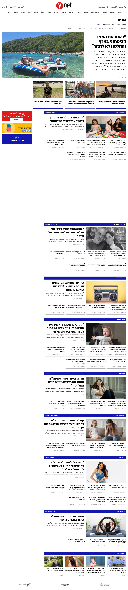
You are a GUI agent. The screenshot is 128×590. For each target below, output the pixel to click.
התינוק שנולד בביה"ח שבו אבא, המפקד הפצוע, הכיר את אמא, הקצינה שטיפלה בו (116, 499)
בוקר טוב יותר (92, 28)
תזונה (124, 25)
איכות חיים (106, 25)
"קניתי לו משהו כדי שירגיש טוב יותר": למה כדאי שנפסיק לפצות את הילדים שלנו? (65, 328)
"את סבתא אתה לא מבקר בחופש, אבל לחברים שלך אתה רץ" (56, 403)
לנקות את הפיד (80, 28)
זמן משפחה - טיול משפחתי (107, 28)
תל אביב (101, 7)
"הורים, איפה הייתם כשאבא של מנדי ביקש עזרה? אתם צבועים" (76, 154)
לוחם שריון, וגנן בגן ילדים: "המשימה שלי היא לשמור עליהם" (55, 349)
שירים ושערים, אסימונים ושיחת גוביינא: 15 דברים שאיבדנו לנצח (68, 286)
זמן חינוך (71, 28)
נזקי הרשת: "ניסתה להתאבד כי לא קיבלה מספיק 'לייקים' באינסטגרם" (76, 403)
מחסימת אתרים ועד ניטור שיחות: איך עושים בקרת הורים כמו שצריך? (117, 349)
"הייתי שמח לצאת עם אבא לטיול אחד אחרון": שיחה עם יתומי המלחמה (55, 142)
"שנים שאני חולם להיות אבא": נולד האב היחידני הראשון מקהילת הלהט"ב (77, 487)
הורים (122, 20)
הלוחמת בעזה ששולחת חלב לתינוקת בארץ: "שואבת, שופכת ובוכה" (97, 499)
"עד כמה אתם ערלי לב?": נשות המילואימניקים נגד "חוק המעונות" (118, 142)
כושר (118, 25)
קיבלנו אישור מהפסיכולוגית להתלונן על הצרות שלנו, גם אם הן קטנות (64, 424)
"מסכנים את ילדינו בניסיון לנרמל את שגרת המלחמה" (67, 119)
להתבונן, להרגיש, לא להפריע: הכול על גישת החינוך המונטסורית (75, 361)
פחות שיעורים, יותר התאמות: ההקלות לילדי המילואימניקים (77, 349)
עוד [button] (9, 13)
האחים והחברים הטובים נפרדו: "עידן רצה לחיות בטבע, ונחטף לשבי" (118, 253)
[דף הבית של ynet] (64, 9)
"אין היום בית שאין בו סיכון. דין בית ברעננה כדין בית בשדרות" (96, 403)
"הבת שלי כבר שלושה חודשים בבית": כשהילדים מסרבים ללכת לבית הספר (97, 445)
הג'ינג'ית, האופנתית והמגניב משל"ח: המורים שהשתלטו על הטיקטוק (117, 541)
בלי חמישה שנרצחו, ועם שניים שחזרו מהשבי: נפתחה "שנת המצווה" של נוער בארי (55, 445)
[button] (85, 186)
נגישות (12, 7)
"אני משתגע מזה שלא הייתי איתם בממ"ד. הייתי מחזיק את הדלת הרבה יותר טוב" (97, 253)
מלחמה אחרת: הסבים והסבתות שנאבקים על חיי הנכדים (117, 445)
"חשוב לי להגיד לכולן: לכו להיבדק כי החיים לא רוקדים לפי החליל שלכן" (66, 466)
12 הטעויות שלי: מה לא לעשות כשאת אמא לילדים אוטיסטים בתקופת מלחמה (117, 307)
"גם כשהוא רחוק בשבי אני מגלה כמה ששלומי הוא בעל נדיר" (66, 232)
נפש (113, 25)
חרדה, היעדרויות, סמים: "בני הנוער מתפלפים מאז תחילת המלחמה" (65, 382)
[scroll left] (46, 562)
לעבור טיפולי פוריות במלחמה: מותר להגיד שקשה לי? (55, 487)
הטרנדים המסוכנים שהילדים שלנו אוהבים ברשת (66, 518)
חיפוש (20, 7)
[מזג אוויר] (107, 7)
